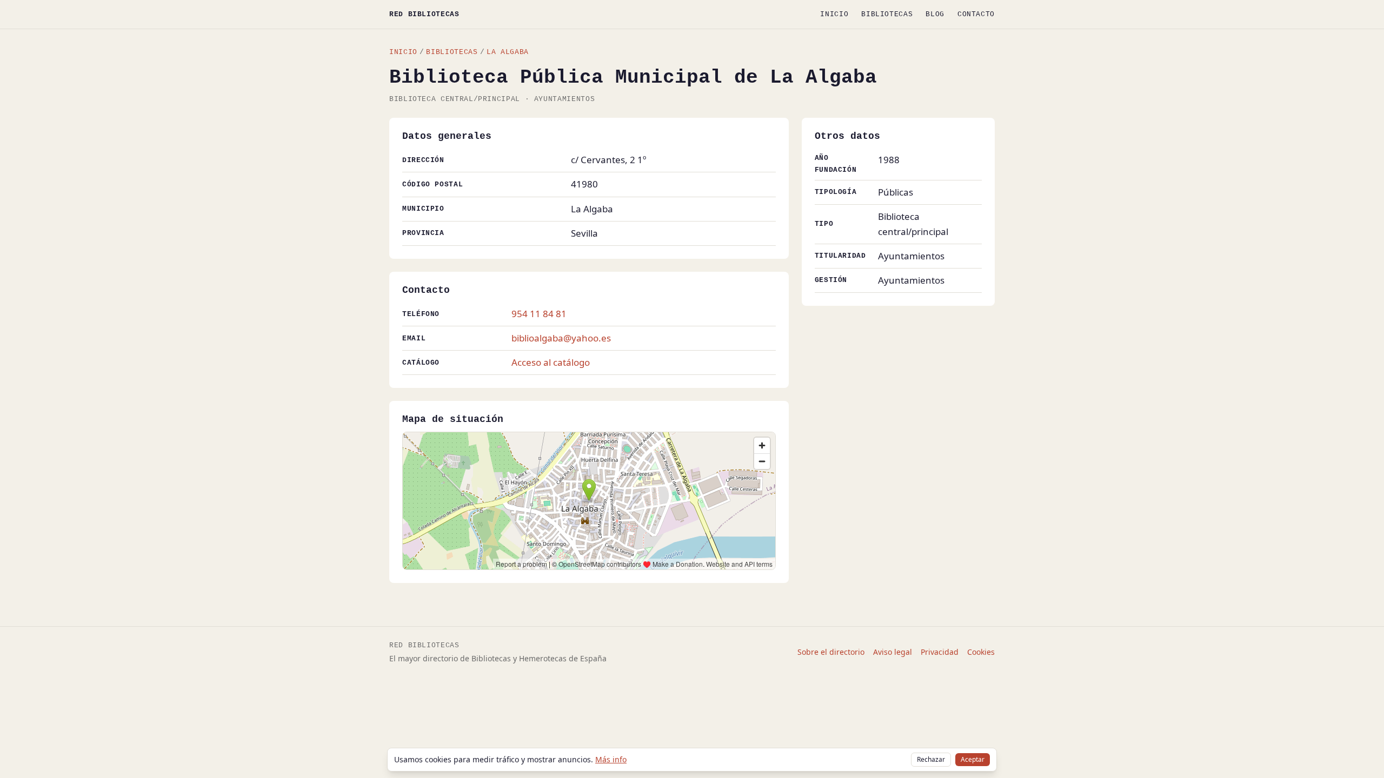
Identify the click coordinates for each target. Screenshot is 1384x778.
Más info (611, 759)
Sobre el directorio (830, 652)
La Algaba (508, 52)
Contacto (976, 14)
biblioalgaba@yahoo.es (561, 338)
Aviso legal (892, 652)
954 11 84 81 (539, 313)
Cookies (981, 652)
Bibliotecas (887, 14)
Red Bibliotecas (424, 14)
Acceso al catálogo (550, 362)
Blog (935, 14)
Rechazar (931, 759)
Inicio (834, 14)
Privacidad (940, 652)
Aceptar (972, 759)
